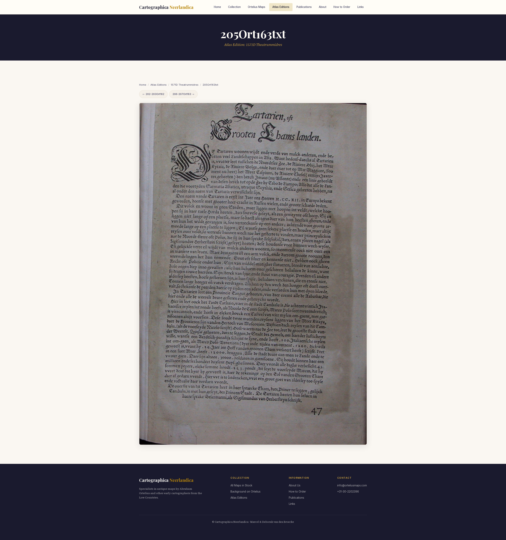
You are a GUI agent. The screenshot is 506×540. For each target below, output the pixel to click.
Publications (304, 7)
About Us (294, 485)
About (322, 7)
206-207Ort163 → (183, 94)
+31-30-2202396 (348, 491)
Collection (234, 7)
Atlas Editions (280, 7)
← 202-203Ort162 (153, 94)
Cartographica (166, 7)
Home (217, 7)
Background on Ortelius (245, 491)
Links (360, 7)
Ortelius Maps (256, 7)
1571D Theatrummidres (184, 84)
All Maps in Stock (241, 485)
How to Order (341, 7)
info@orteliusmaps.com (352, 485)
